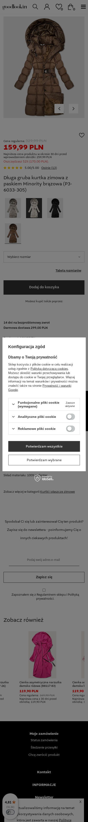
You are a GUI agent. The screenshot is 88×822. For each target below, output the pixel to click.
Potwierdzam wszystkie (44, 446)
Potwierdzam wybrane (44, 460)
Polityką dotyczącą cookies (49, 368)
